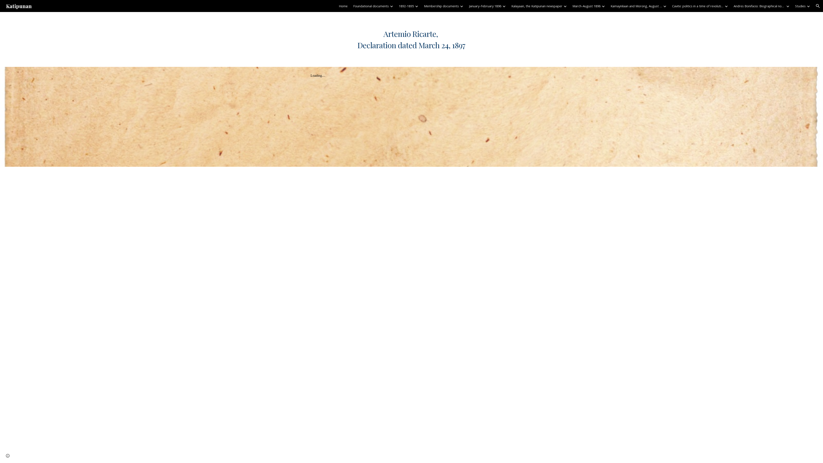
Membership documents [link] (441, 6)
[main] (411, 39)
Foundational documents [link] (371, 6)
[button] (818, 6)
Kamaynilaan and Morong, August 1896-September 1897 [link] (636, 6)
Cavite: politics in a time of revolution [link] (698, 6)
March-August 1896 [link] (586, 6)
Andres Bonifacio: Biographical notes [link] (759, 6)
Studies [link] (800, 6)
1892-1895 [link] (406, 6)
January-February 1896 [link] (485, 6)
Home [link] (343, 6)
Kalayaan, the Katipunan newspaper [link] (536, 6)
